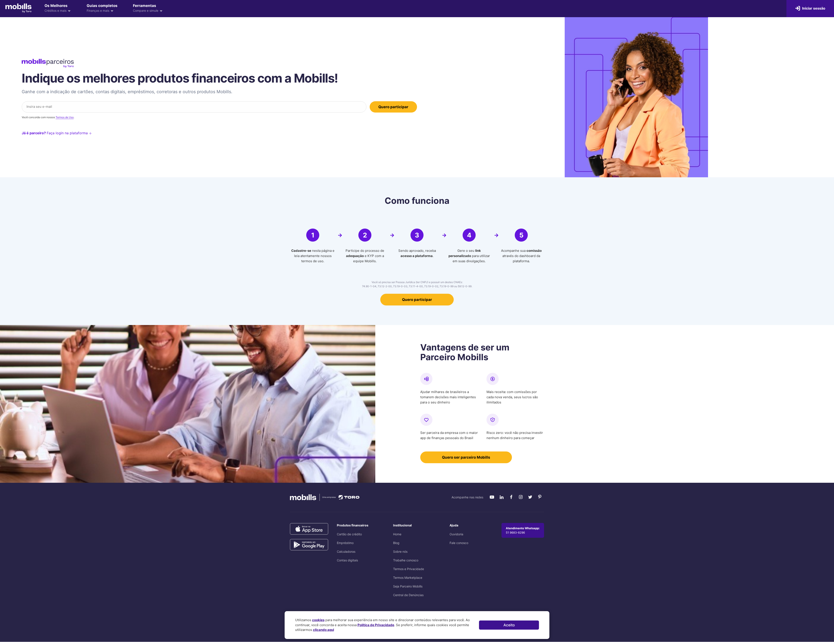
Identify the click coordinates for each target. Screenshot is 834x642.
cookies (318, 620)
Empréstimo (345, 543)
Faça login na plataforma (68, 133)
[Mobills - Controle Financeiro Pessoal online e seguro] (18, 8)
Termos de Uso (65, 117)
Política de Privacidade (375, 625)
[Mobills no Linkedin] (501, 497)
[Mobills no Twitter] (530, 497)
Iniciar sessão (813, 8)
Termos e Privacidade (408, 569)
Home (397, 534)
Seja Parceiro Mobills (407, 586)
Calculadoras (346, 551)
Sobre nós (400, 551)
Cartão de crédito (349, 534)
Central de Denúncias (408, 595)
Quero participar (417, 299)
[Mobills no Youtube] (492, 497)
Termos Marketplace (407, 577)
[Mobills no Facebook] (511, 497)
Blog (396, 543)
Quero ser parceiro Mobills (466, 457)
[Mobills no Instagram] (520, 497)
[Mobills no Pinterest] (539, 497)
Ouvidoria (456, 534)
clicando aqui (323, 630)
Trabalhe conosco (405, 560)
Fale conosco (459, 543)
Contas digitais (347, 560)
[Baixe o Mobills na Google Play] (309, 545)
